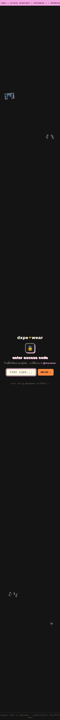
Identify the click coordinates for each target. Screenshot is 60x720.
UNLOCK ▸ (45, 372)
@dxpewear (49, 363)
